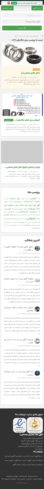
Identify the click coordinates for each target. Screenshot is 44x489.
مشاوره (22, 222)
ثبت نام (31, 456)
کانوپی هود (14, 225)
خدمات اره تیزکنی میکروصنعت (32, 444)
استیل (23, 199)
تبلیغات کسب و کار (29, 465)
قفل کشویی (37, 222)
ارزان (27, 199)
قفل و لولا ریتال (16, 219)
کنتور (33, 228)
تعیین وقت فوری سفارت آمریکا (32, 441)
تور (38, 205)
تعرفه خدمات (37, 479)
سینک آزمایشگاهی (13, 212)
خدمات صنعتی (32, 124)
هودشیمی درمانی (36, 225)
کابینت (20, 225)
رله (39, 212)
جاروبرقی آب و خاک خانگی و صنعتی (30, 446)
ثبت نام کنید (7, 8)
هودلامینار (26, 225)
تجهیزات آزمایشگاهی (32, 201)
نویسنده (33, 253)
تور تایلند (23, 205)
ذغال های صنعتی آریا (30, 73)
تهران (5, 202)
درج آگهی (38, 456)
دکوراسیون (7, 209)
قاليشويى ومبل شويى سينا (33, 438)
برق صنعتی (15, 198)
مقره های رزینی (15, 222)
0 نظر (20, 253)
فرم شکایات (22, 476)
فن (20, 219)
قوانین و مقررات (11, 476)
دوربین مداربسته (17, 209)
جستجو (21, 28)
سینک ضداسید (32, 215)
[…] (25, 84)
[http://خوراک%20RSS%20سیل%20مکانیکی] (11, 40)
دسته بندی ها (33, 476)
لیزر (27, 222)
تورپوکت (31, 208)
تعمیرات (10, 201)
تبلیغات (40, 460)
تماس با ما (21, 479)
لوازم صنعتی (33, 77)
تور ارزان (32, 205)
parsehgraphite (10, 124)
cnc (39, 199)
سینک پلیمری (17, 215)
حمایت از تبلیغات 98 (9, 479)
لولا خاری (31, 222)
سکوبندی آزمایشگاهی (28, 212)
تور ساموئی (12, 205)
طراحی (11, 215)
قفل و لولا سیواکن (8, 219)
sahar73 (14, 77)
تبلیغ (11, 460)
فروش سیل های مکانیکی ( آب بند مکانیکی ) (20, 120)
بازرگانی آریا (39, 449)
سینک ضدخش (24, 215)
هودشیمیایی (7, 222)
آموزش (33, 198)
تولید (25, 209)
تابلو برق (6, 198)
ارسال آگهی (37, 8)
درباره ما (29, 479)
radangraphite (11, 171)
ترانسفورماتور (18, 202)
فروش (31, 218)
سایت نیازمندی (21, 456)
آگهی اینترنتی (10, 456)
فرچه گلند (24, 219)
